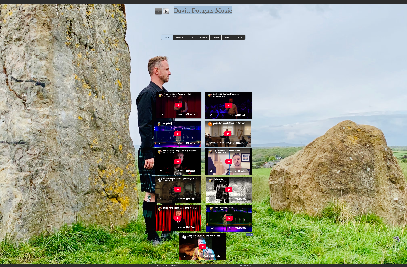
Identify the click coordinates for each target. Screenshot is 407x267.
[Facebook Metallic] (166, 11)
